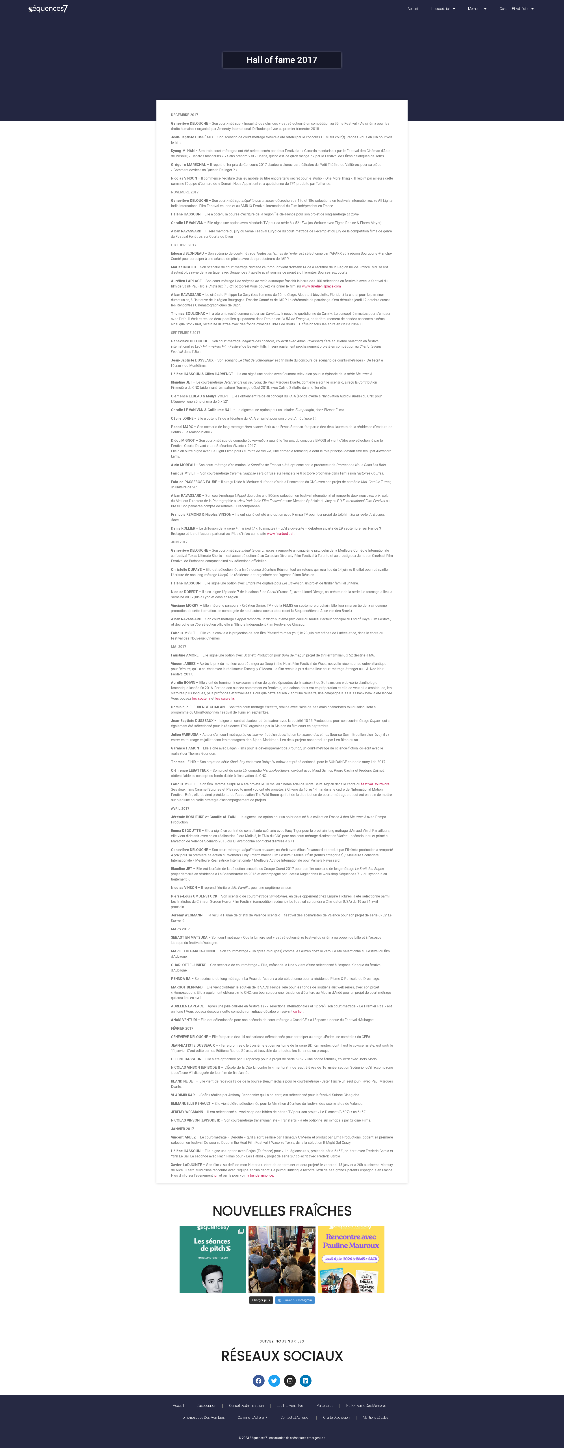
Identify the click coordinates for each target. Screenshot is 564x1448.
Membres (475, 9)
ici (215, 1175)
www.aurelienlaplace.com (321, 286)
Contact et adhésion (514, 9)
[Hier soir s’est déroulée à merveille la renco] (282, 1259)
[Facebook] (259, 1381)
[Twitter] (274, 1381)
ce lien (298, 1011)
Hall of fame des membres (366, 1406)
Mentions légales (375, 1417)
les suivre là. (225, 698)
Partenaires (325, 1406)
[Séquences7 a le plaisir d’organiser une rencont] (351, 1259)
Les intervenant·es (290, 1406)
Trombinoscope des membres (202, 1417)
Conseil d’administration (246, 1406)
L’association (441, 9)
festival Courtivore (375, 784)
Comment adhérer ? (252, 1417)
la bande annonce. (260, 1175)
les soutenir (201, 698)
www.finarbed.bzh (280, 534)
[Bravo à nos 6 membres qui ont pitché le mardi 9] (213, 1259)
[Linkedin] (306, 1381)
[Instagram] (290, 1381)
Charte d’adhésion (336, 1417)
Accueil (413, 9)
